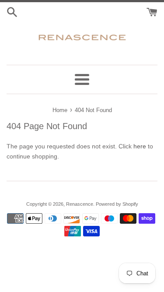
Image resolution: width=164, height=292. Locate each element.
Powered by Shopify (117, 204)
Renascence (79, 204)
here (139, 146)
